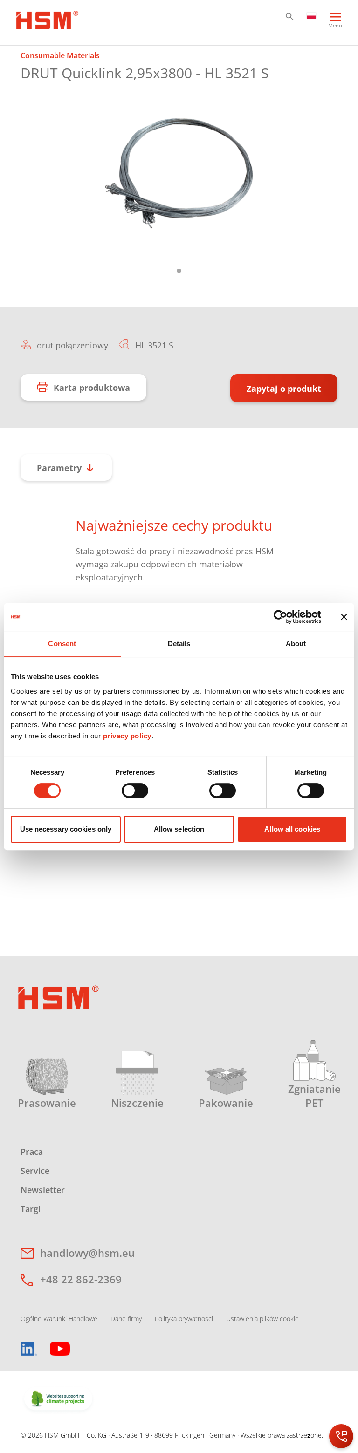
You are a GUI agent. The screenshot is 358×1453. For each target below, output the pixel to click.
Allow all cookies (292, 829)
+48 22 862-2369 (81, 1279)
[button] (289, 16)
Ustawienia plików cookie (262, 1318)
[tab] (179, 173)
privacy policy (127, 736)
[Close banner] (344, 617)
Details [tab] (179, 644)
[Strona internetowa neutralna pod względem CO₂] (58, 1399)
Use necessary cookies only (66, 829)
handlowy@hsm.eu (87, 1253)
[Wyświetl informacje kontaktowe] (341, 1436)
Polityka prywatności (184, 1318)
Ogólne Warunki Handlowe (59, 1318)
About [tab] (296, 644)
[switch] (135, 790)
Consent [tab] (62, 644)
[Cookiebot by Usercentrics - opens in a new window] (280, 617)
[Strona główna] (47, 18)
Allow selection (179, 829)
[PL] (312, 15)
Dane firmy (126, 1318)
